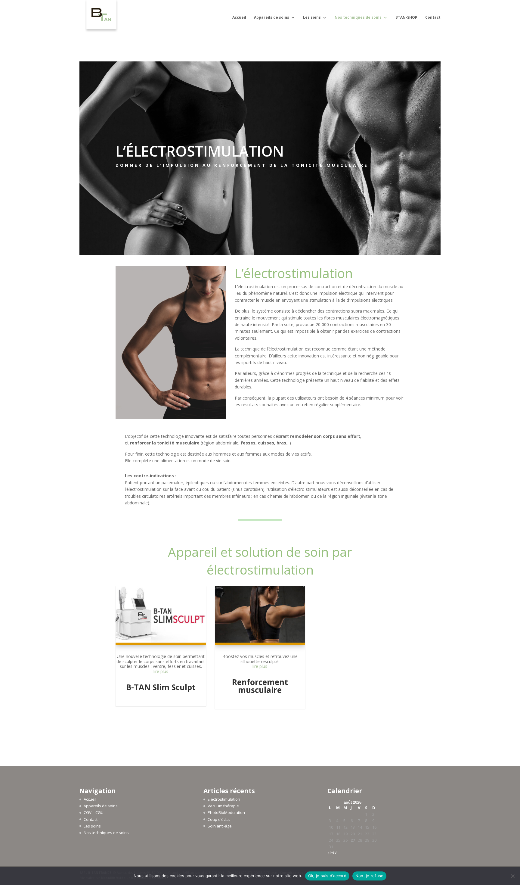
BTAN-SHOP (406, 17)
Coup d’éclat (219, 819)
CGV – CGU (94, 812)
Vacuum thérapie (223, 806)
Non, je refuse (369, 875)
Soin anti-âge (220, 826)
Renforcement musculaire (260, 686)
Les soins (312, 17)
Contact (433, 17)
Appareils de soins (271, 17)
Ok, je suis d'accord (327, 875)
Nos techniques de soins (358, 17)
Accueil (239, 17)
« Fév (332, 852)
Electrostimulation (224, 799)
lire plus (160, 671)
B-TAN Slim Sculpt (161, 687)
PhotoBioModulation (226, 812)
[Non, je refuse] (512, 876)
